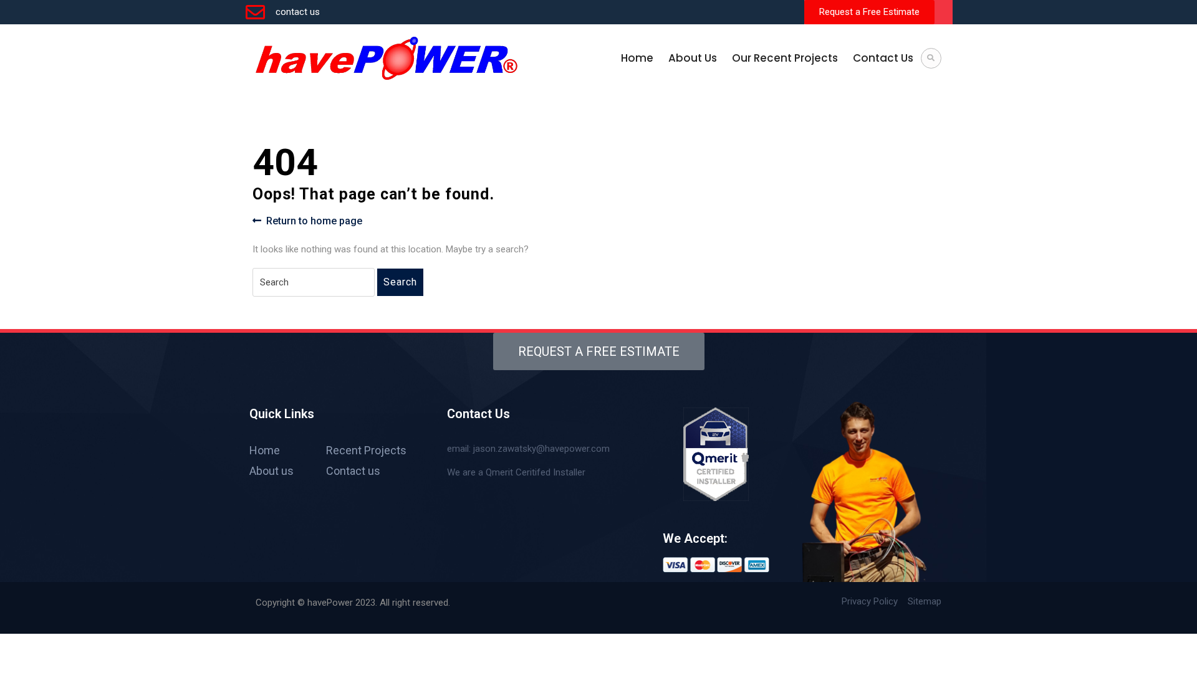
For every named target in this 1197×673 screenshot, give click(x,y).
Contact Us (883, 57)
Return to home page (314, 220)
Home (637, 57)
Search (400, 282)
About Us (692, 57)
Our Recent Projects (785, 57)
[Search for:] (313, 282)
